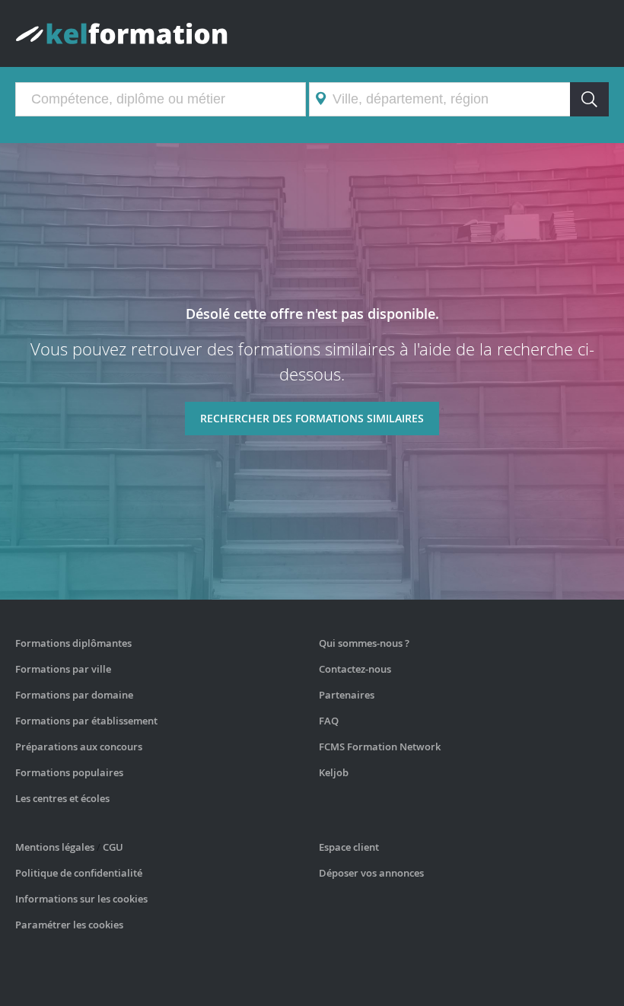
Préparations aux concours (78, 746)
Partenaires (346, 695)
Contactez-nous (355, 669)
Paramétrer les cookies (69, 924)
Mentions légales (54, 847)
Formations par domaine (74, 695)
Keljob (334, 772)
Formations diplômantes (73, 643)
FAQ (329, 720)
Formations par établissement (86, 720)
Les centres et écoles (62, 798)
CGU (113, 847)
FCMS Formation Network (380, 746)
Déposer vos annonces (371, 873)
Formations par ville (63, 669)
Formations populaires (69, 772)
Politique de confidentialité (78, 873)
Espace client (349, 847)
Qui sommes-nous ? (364, 643)
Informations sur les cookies (81, 899)
